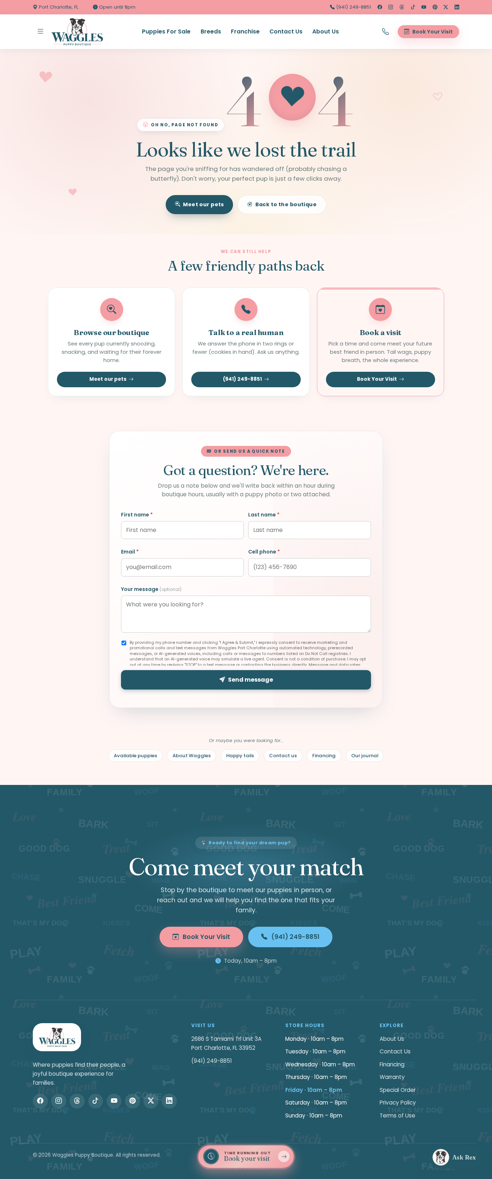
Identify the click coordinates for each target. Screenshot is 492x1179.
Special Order (398, 1090)
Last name (263, 514)
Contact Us (286, 31)
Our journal (364, 755)
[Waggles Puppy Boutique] (77, 31)
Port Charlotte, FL (57, 7)
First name (137, 514)
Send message (250, 680)
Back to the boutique (286, 204)
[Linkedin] (457, 7)
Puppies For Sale (166, 31)
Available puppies (135, 755)
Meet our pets (203, 204)
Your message (151, 589)
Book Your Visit (377, 379)
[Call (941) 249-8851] (385, 31)
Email (130, 551)
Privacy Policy (398, 1102)
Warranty (392, 1077)
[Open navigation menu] (40, 31)
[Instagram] (390, 7)
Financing (324, 755)
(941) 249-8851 (353, 7)
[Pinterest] (435, 7)
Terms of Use (397, 1115)
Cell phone (264, 551)
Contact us (283, 755)
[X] (445, 7)
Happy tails (240, 755)
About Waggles (192, 755)
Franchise (245, 31)
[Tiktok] (413, 7)
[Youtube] (423, 7)
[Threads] (401, 7)
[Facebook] (379, 7)
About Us (325, 31)
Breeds (211, 31)
